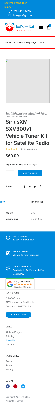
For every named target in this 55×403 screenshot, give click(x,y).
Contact (10, 344)
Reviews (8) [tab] (37, 202)
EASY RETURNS (20, 236)
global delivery (21, 251)
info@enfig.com (22, 15)
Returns (10, 365)
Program (18, 332)
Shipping (10, 336)
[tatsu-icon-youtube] (23, 386)
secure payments (22, 267)
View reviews (30, 149)
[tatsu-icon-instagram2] (16, 386)
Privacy (9, 369)
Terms (9, 361)
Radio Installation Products (23, 113)
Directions (20, 314)
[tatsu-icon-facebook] (8, 386)
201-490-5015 (22, 11)
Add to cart (30, 173)
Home (8, 113)
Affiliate (10, 332)
